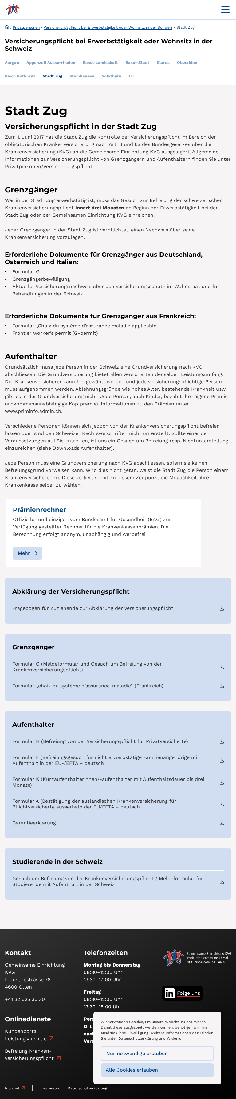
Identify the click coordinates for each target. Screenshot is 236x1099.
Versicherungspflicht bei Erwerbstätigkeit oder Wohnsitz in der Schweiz (108, 27)
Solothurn (111, 76)
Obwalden (187, 62)
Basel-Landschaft (100, 62)
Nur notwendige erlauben (137, 1053)
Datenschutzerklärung (87, 1088)
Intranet (13, 1088)
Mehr (24, 553)
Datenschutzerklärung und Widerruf (150, 1038)
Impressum (50, 1088)
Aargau (12, 62)
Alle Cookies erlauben (132, 1070)
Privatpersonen (26, 27)
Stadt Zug (52, 76)
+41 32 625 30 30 (25, 999)
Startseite (7, 27)
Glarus (163, 62)
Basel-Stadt (137, 62)
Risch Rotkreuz (20, 76)
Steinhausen (81, 76)
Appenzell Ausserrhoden (50, 62)
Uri (132, 76)
